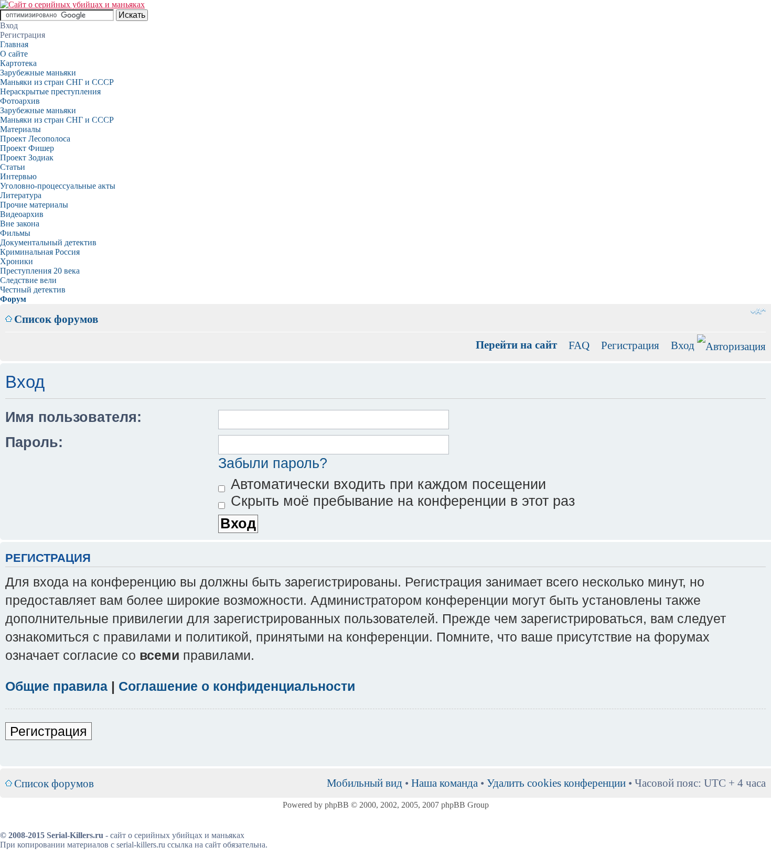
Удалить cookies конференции (556, 783)
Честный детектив (33, 289)
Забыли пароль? (272, 463)
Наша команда (444, 783)
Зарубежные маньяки (38, 72)
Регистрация (630, 345)
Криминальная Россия (40, 251)
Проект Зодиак (26, 157)
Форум (13, 299)
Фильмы (15, 233)
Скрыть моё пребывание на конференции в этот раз (401, 501)
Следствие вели (28, 280)
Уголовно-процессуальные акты (57, 185)
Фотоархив (20, 100)
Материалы (20, 129)
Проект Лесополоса (35, 138)
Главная (14, 44)
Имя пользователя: (73, 417)
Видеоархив (22, 214)
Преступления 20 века (40, 270)
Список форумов (56, 319)
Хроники (16, 261)
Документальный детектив (48, 242)
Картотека (18, 63)
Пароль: (34, 442)
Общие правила (56, 686)
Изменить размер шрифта (758, 311)
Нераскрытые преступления (50, 91)
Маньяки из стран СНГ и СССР (57, 82)
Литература (20, 195)
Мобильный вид (742, 311)
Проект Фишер (27, 148)
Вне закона (19, 223)
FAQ (579, 345)
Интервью (18, 176)
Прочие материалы (34, 204)
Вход (682, 345)
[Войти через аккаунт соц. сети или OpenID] (731, 345)
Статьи (12, 166)
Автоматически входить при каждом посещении (386, 484)
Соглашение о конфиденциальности (237, 686)
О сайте (14, 53)
